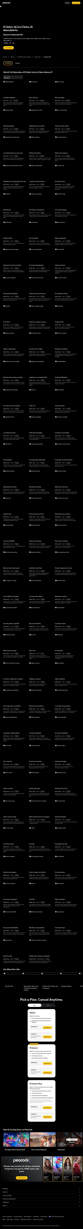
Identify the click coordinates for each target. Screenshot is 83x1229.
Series (12, 57)
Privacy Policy (18, 1216)
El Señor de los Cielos (24, 57)
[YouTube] (78, 1215)
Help (3, 1219)
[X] (74, 1220)
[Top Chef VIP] (13, 979)
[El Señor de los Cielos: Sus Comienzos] (50, 979)
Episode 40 (47, 57)
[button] (16, 1139)
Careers (16, 1219)
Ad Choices (44, 1216)
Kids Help (10, 1219)
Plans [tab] (34, 1005)
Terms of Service (7, 1216)
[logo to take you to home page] (7, 3)
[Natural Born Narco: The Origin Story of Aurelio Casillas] (32, 979)
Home (5, 57)
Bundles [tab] (48, 1005)
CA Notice (36, 1216)
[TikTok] (74, 1215)
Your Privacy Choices (57, 1216)
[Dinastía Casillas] (69, 979)
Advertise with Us (26, 1219)
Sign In (67, 2)
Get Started (76, 2)
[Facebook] (70, 1215)
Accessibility (27, 1216)
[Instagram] (70, 1220)
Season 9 (37, 57)
